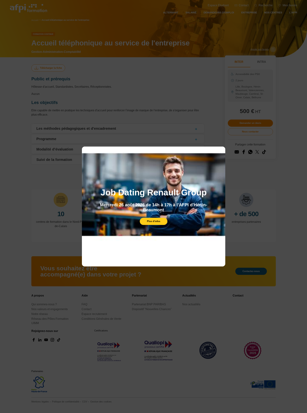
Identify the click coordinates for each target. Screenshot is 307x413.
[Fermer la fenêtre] (220, 152)
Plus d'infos (153, 221)
